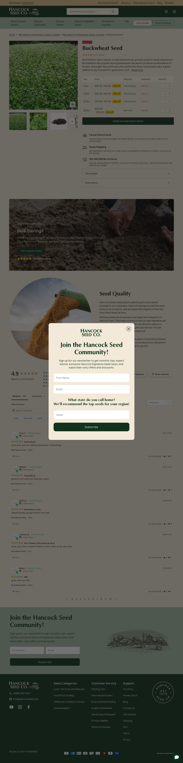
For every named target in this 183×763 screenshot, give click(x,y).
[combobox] (90, 415)
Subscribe (91, 427)
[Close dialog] (129, 329)
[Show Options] (126, 415)
